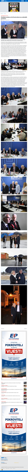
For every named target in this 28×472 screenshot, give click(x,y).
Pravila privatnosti (7, 468)
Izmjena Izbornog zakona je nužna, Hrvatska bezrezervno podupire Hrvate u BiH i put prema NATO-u (12, 402)
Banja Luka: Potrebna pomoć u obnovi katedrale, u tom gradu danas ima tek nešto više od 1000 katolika (12, 389)
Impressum (14, 468)
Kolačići (11, 468)
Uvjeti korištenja (3, 468)
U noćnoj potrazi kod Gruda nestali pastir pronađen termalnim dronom (10, 395)
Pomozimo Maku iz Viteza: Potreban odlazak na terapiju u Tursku (9, 392)
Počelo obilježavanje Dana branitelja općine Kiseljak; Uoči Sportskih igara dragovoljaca (11, 383)
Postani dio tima (16, 462)
